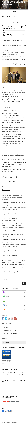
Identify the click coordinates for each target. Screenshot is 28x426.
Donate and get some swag (9, 213)
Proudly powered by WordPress (9, 422)
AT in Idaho (5, 327)
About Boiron (6, 107)
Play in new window (12, 40)
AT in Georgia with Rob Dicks (9, 330)
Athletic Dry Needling (7, 234)
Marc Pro (4, 230)
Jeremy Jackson (6, 190)
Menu (14, 11)
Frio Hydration (5, 202)
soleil (16, 99)
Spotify (9, 42)
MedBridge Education (7, 223)
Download (19, 40)
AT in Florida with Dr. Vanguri (9, 333)
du (14, 99)
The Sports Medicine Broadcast (14, 3)
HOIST (3, 218)
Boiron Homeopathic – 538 (11, 23)
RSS (13, 42)
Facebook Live (14, 177)
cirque (12, 99)
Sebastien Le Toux (6, 162)
